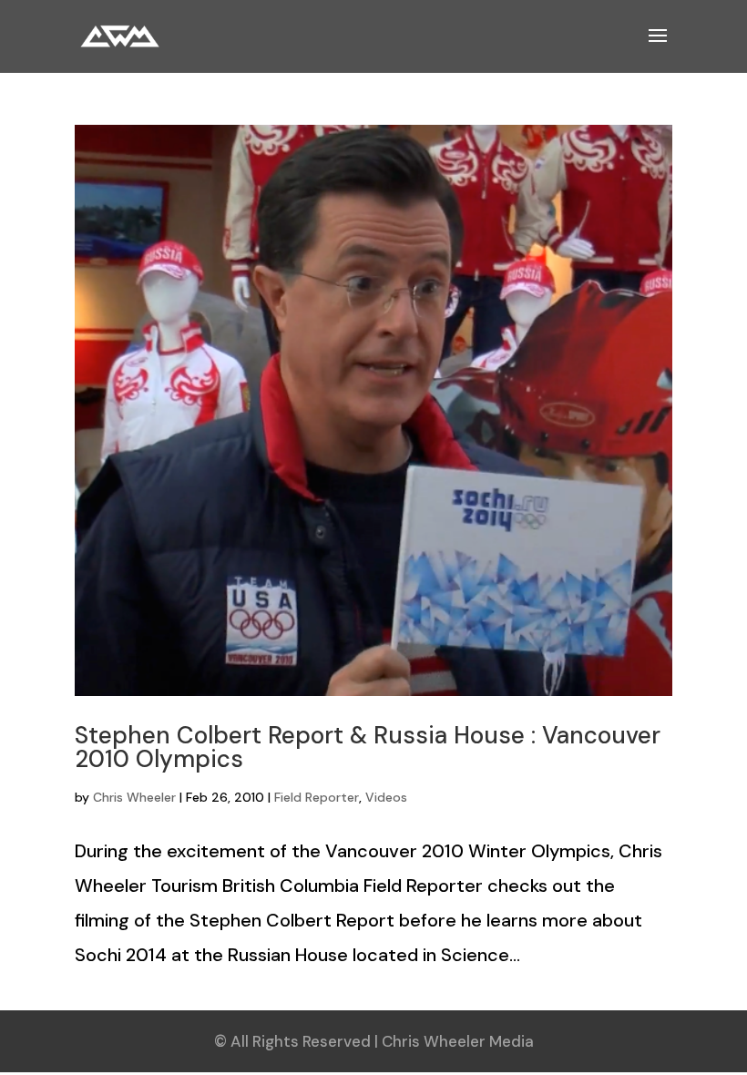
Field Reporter (316, 797)
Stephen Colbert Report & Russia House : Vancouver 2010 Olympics (367, 747)
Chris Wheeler (134, 797)
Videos (386, 797)
